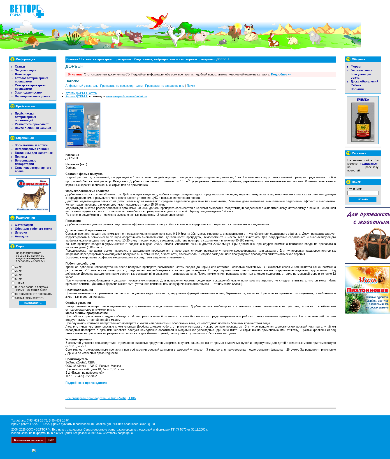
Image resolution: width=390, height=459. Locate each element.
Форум (356, 66)
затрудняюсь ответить (29, 298)
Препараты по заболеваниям (164, 85)
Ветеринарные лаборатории (25, 162)
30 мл (18, 275)
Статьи (20, 66)
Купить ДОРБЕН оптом (81, 93)
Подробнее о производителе (86, 382)
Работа (356, 85)
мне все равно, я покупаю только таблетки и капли (31, 288)
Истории (21, 232)
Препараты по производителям (121, 85)
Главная (72, 59)
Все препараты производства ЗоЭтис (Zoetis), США (100, 398)
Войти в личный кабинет (33, 128)
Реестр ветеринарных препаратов (31, 87)
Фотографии (24, 225)
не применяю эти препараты (33, 294)
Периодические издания (32, 96)
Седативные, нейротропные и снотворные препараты (174, 59)
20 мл (18, 270)
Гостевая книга (361, 70)
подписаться (369, 163)
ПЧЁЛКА (363, 99)
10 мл (18, 266)
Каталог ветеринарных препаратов (31, 79)
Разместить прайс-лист (32, 124)
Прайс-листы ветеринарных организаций (25, 117)
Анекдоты (22, 236)
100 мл (19, 283)
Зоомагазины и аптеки (31, 145)
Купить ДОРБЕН (76, 96)
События (357, 89)
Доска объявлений (364, 81)
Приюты (21, 156)
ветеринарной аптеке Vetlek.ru (126, 96)
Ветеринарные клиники (32, 149)
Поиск (191, 85)
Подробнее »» (281, 74)
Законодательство (28, 92)
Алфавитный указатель (81, 85)
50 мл (18, 279)
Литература (23, 74)
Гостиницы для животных (34, 153)
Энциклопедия (25, 70)
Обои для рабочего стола (33, 228)
